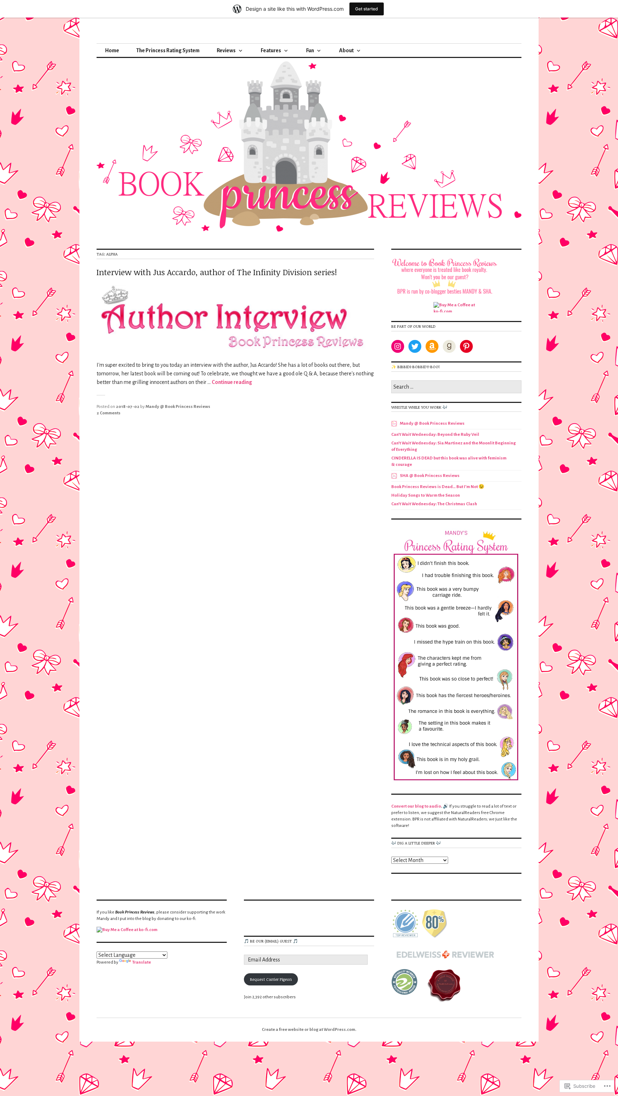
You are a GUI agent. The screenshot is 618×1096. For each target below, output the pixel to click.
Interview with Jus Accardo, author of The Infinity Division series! (217, 272)
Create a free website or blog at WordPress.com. (309, 1029)
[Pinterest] (466, 346)
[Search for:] (456, 387)
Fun (310, 50)
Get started (366, 8)
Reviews (226, 50)
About (346, 50)
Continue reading (232, 382)
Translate (141, 962)
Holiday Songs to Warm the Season (425, 495)
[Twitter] (414, 346)
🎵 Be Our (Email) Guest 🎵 (271, 941)
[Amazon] (432, 346)
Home (112, 50)
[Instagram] (397, 346)
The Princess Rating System (168, 50)
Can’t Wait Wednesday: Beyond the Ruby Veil (435, 434)
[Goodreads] (449, 346)
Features (271, 50)
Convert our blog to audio (416, 806)
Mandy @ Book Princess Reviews (178, 406)
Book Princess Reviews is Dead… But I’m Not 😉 (437, 486)
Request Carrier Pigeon (271, 979)
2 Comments (109, 413)
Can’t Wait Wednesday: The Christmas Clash (434, 504)
